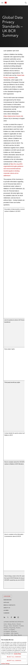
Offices (6, 602)
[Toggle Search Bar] (25, 2)
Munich (20, 635)
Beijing (9, 624)
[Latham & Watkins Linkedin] (4, 617)
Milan (15, 635)
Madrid (16, 633)
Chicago (6, 626)
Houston (18, 627)
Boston (14, 624)
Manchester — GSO (8, 635)
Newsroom (7, 599)
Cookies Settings (5, 663)
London (6, 629)
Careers (6, 613)
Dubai (10, 626)
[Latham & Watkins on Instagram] (18, 617)
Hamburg (6, 627)
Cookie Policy (17, 653)
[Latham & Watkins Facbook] (11, 617)
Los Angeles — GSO (8, 633)
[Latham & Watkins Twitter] (8, 617)
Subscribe (7, 596)
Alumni (6, 610)
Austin (5, 624)
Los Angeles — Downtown (10, 631)
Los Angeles (11, 629)
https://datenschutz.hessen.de (13, 116)
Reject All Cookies (14, 656)
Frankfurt (21, 626)
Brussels (19, 624)
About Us (7, 607)
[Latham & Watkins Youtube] (15, 617)
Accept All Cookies (14, 660)
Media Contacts (9, 605)
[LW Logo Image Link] (6, 3)
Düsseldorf (15, 626)
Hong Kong (12, 627)
